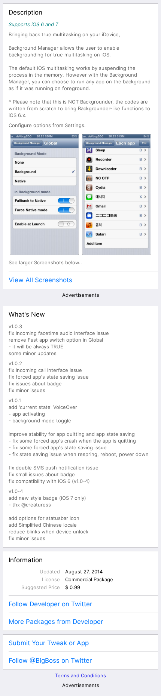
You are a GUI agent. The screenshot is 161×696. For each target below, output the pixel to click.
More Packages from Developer (56, 621)
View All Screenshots (40, 280)
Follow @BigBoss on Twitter (50, 660)
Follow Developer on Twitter (50, 604)
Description (25, 12)
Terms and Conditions (80, 675)
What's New (27, 314)
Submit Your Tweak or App (49, 643)
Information (26, 560)
